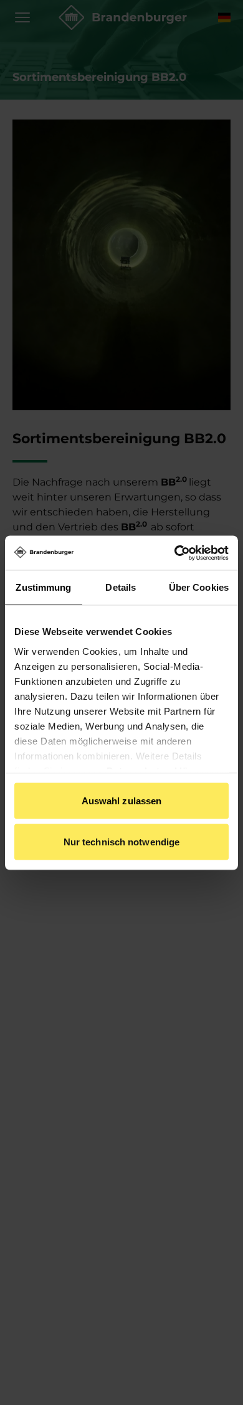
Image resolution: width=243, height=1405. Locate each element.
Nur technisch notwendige (121, 841)
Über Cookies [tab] (199, 587)
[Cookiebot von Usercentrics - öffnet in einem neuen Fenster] (175, 553)
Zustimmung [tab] (43, 587)
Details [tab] (120, 587)
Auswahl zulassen (122, 801)
